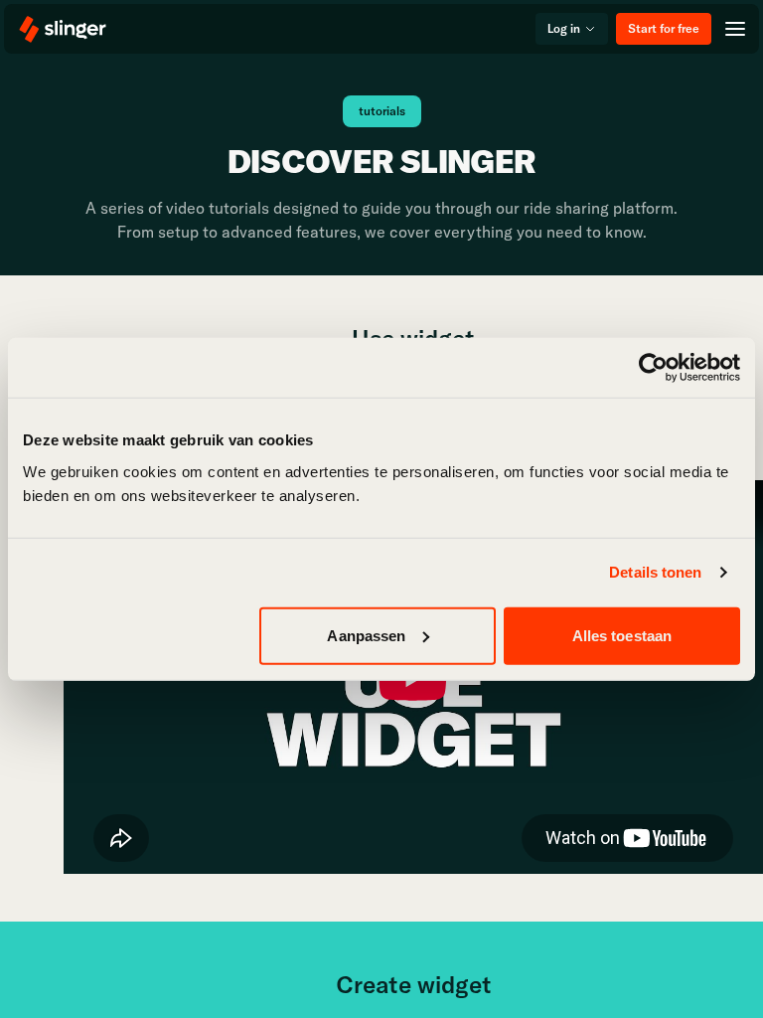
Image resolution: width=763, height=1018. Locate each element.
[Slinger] (64, 29)
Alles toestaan (622, 634)
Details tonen (655, 572)
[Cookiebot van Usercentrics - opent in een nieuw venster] (653, 368)
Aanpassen (366, 634)
